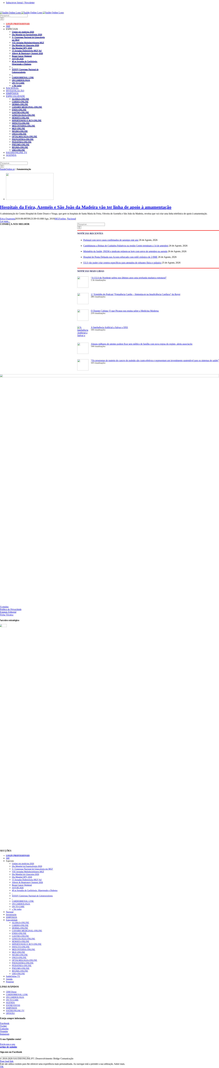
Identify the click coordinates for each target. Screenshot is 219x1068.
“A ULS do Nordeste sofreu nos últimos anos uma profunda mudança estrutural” (129, 277)
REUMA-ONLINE (20, 147)
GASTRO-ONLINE (20, 112)
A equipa (4, 606)
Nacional (71, 218)
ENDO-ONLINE (19, 109)
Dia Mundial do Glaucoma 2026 (25, 45)
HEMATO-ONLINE (20, 117)
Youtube (4, 1031)
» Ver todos (16, 85)
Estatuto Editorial (8, 612)
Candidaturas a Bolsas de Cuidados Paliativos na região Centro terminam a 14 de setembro (125, 245)
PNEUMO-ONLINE (20, 144)
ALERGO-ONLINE (20, 99)
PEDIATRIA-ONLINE (21, 142)
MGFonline (60, 218)
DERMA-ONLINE (20, 104)
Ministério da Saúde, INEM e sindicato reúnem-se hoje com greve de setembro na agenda (125, 251)
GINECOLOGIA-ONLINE (23, 115)
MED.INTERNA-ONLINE (23, 126)
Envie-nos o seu (8, 1045)
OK (2, 1066)
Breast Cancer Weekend (22, 56)
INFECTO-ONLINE (20, 123)
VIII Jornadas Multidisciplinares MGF (28, 42)
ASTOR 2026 (18, 58)
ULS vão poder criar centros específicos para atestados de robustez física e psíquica (122, 262)
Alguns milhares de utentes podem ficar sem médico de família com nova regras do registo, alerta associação (141, 344)
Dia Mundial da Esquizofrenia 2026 (27, 34)
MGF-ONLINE (18, 128)
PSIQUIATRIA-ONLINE (23, 139)
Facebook (4, 1023)
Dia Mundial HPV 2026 (22, 48)
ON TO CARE (18, 83)
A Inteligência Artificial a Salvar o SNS (109, 327)
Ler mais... (5, 221)
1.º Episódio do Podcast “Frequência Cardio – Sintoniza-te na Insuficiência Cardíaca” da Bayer (135, 294)
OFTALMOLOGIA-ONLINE (24, 136)
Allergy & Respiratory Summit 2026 (27, 53)
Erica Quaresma (7, 218)
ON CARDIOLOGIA (21, 80)
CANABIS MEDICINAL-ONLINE (27, 107)
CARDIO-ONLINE (20, 101)
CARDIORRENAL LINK (23, 77)
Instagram (4, 1034)
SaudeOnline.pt (7, 169)
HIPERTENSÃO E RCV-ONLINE (26, 120)
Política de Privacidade (10, 609)
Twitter (3, 1026)
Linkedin (4, 1028)
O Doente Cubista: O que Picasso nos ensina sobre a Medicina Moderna (125, 311)
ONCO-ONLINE (19, 134)
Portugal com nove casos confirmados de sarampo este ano (110, 240)
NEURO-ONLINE (20, 131)
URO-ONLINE (18, 150)
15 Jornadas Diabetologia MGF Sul (27, 50)
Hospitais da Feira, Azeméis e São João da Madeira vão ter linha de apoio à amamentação (85, 207)
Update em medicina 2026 (23, 32)
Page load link (6, 1061)
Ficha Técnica (6, 614)
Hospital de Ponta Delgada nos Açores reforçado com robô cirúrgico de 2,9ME (120, 257)
